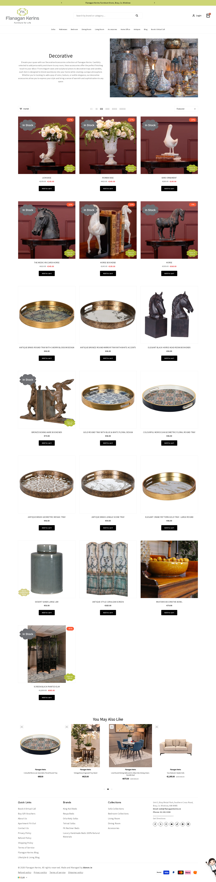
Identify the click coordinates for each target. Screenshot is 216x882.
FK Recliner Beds (71, 828)
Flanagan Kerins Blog (28, 852)
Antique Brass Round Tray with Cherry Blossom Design (46, 347)
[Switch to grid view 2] (96, 109)
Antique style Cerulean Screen (108, 602)
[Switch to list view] (92, 109)
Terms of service (58, 872)
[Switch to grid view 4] (107, 109)
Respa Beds (68, 813)
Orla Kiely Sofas (70, 818)
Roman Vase (108, 178)
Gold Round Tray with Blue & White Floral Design (108, 432)
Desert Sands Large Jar (46, 602)
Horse (169, 262)
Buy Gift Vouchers (26, 813)
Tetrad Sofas (69, 823)
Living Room (114, 818)
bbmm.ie (87, 867)
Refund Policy (24, 837)
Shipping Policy (25, 842)
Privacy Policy (24, 833)
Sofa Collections (116, 808)
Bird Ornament (169, 178)
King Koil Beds (70, 808)
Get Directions (159, 818)
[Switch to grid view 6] (122, 109)
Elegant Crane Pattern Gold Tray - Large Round (169, 517)
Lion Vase (46, 178)
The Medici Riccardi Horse (47, 262)
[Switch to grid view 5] (115, 109)
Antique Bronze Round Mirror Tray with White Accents (108, 347)
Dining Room (114, 823)
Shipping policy (75, 872)
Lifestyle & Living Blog (29, 857)
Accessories (113, 828)
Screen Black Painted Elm (47, 686)
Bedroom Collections (118, 813)
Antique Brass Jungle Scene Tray (108, 517)
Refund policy (24, 872)
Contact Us (23, 828)
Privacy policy (40, 872)
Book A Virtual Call (27, 808)
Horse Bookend (108, 262)
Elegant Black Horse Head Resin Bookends (169, 347)
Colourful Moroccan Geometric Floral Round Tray (169, 432)
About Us (22, 818)
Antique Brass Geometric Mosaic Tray (47, 517)
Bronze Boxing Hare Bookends (47, 432)
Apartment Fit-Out (27, 823)
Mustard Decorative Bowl (169, 602)
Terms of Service (26, 847)
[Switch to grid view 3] (102, 109)
